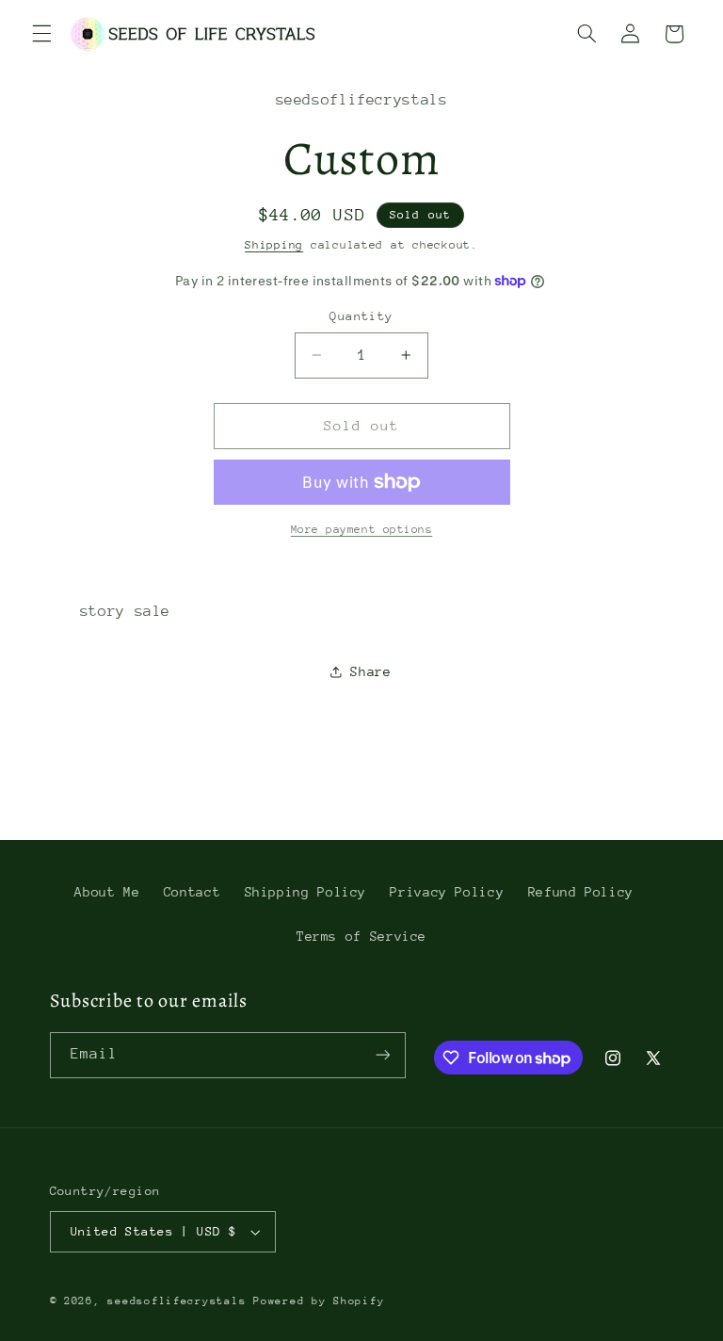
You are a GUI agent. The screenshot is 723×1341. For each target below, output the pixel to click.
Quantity (361, 316)
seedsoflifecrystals (176, 1301)
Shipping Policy (305, 891)
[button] (41, 34)
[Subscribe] (382, 1055)
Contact (192, 891)
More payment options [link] (362, 529)
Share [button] (370, 671)
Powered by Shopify (318, 1301)
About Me (106, 891)
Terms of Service (361, 936)
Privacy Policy (447, 891)
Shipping (274, 244)
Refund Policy (581, 891)
